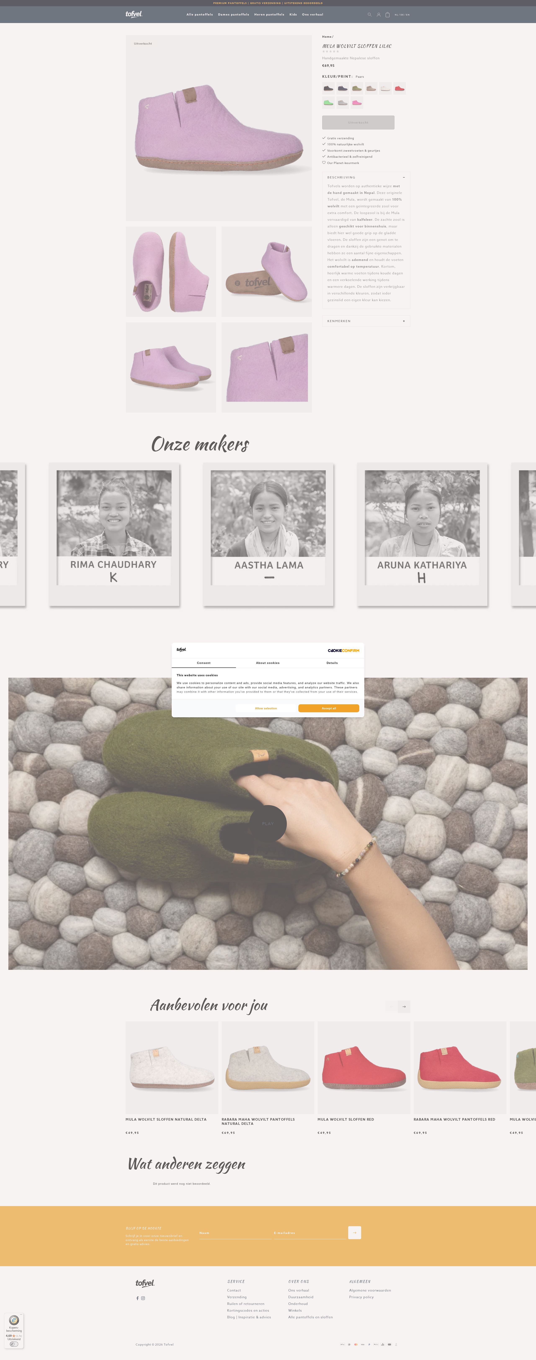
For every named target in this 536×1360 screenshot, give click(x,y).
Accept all (329, 708)
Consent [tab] (204, 663)
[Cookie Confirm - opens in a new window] (343, 650)
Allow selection (266, 708)
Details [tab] (332, 663)
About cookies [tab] (268, 663)
